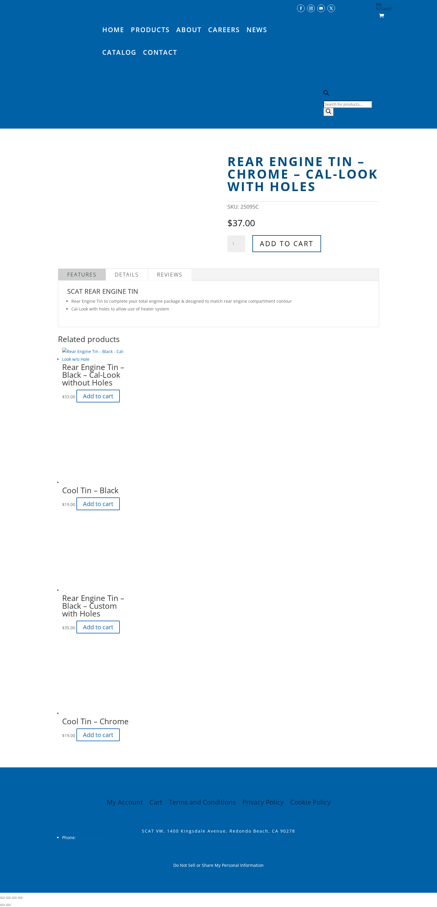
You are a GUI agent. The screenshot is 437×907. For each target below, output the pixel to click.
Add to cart (287, 243)
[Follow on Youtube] (321, 8)
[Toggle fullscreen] (8, 898)
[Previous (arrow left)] (2, 905)
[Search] (328, 112)
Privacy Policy (263, 803)
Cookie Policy (310, 803)
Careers (224, 29)
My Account (384, 6)
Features (82, 274)
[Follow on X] (331, 8)
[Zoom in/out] (2, 898)
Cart (156, 803)
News (256, 29)
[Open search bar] (326, 94)
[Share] (14, 898)
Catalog (119, 52)
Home (113, 29)
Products (150, 29)
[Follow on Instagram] (311, 8)
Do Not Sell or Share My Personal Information (218, 865)
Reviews (170, 274)
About (189, 29)
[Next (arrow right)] (8, 905)
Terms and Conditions (202, 803)
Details (127, 274)
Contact (160, 52)
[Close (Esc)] (20, 898)
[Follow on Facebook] (301, 8)
